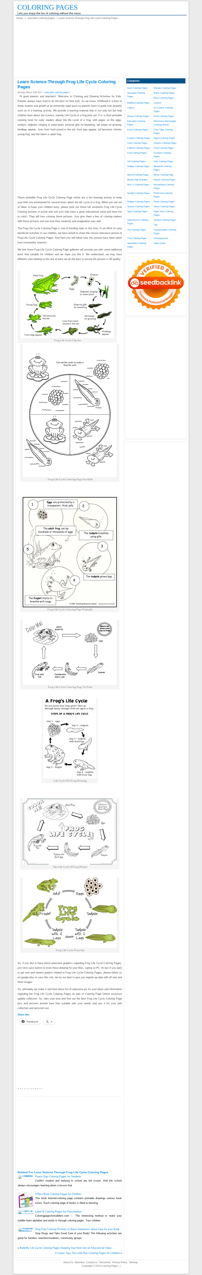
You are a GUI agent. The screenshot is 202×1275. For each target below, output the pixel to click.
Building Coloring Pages (138, 103)
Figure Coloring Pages (164, 138)
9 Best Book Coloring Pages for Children (58, 1194)
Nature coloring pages (164, 179)
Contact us (92, 1262)
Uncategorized (161, 238)
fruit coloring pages (137, 153)
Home (19, 18)
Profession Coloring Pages (163, 195)
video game (160, 243)
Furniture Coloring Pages (162, 155)
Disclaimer (105, 1262)
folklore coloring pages (138, 148)
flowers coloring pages (165, 143)
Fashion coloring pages (138, 138)
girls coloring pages (163, 161)
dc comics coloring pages (163, 109)
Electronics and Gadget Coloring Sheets (165, 123)
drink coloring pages (164, 116)
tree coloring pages (137, 238)
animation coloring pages (136, 95)
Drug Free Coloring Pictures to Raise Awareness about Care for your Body (77, 1229)
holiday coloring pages (138, 166)
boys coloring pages (164, 98)
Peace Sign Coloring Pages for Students (58, 1176)
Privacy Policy (119, 1262)
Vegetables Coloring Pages (136, 245)
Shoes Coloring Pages (164, 206)
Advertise (80, 1262)
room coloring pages (164, 201)
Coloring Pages (47, 7)
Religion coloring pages (138, 201)
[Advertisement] (101, 49)
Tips (156, 225)
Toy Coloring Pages (136, 230)
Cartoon (157, 103)
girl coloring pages (136, 161)
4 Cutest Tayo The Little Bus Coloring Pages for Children (87, 1253)
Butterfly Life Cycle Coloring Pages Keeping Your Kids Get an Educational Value (65, 1247)
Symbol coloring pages (165, 220)
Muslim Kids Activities (137, 179)
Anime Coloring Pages (164, 93)
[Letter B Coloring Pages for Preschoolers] (26, 1213)
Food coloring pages (164, 148)
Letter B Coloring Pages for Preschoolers (58, 1211)
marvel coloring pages (138, 175)
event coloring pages (137, 129)
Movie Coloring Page (163, 175)
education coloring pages (41, 18)
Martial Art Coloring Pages (163, 168)
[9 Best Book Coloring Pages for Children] (26, 1207)
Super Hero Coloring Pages (163, 213)
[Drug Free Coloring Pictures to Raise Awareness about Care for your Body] (26, 1231)
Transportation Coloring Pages (165, 231)
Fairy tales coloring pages (163, 131)
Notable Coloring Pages (138, 193)
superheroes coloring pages (137, 222)
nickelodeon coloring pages (164, 186)
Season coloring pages (138, 206)
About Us (68, 1262)
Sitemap (133, 1262)
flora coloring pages (137, 143)
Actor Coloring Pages (137, 88)
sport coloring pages (137, 211)
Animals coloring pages (165, 88)
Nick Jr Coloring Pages (138, 184)
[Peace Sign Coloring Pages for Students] (26, 1175)
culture (130, 107)
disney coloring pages (138, 116)
